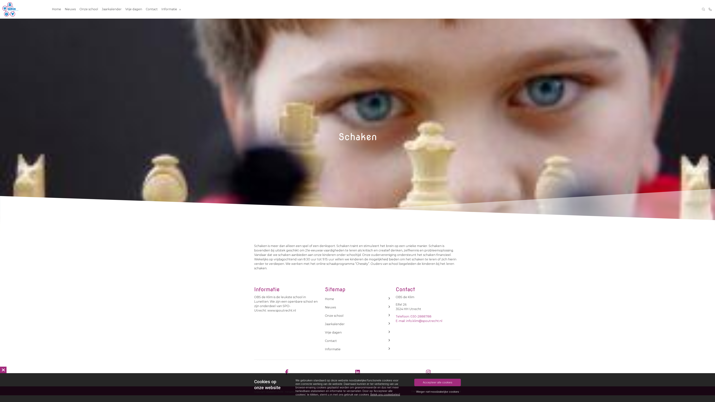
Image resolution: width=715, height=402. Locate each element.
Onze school (89, 9)
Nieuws (70, 9)
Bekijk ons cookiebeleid (385, 394)
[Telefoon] (710, 9)
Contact (152, 9)
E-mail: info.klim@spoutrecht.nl (419, 321)
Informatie (169, 9)
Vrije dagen (133, 9)
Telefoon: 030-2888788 (413, 316)
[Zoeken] (703, 9)
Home (56, 9)
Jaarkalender (112, 9)
